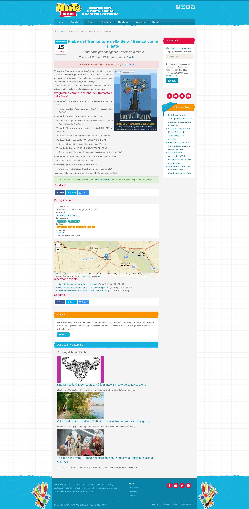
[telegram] (193, 6)
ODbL (98, 276)
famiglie (62, 227)
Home (131, 483)
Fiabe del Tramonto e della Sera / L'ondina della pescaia (83, 287)
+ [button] (58, 245)
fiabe (91, 227)
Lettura (62, 221)
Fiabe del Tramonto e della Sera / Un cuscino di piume (82, 291)
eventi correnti (128, 64)
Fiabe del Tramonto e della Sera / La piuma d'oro (80, 284)
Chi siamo (133, 487)
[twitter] (188, 6)
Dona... (64, 334)
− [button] (58, 249)
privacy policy (171, 76)
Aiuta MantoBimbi (103, 179)
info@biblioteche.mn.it (67, 215)
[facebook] (178, 6)
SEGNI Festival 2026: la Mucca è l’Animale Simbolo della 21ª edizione (101, 384)
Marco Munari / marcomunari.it (179, 504)
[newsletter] (183, 6)
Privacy (132, 495)
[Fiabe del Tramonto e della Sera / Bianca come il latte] (106, 256)
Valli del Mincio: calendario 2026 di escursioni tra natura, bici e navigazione (104, 421)
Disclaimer (133, 491)
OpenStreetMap (85, 276)
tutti (71, 227)
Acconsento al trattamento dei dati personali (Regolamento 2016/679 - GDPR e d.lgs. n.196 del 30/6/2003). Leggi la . (178, 70)
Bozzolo (130, 57)
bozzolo (81, 227)
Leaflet (57, 274)
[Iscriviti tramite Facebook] (178, 48)
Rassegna (74, 221)
